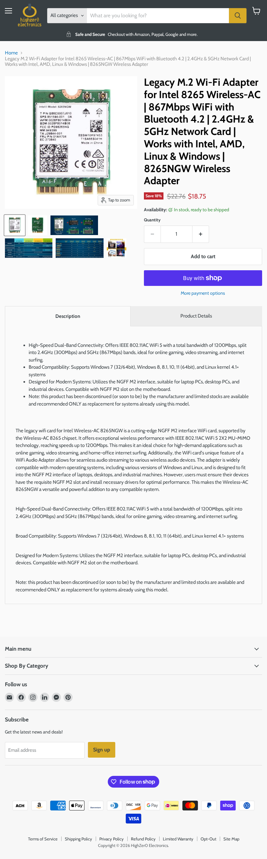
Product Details (196, 316)
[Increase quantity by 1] (200, 234)
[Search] (237, 15)
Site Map (231, 838)
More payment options (203, 293)
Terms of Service (43, 838)
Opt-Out (208, 838)
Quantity (152, 219)
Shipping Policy (78, 838)
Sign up (101, 750)
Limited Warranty (178, 838)
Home (11, 53)
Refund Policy (143, 838)
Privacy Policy (111, 838)
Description (67, 316)
